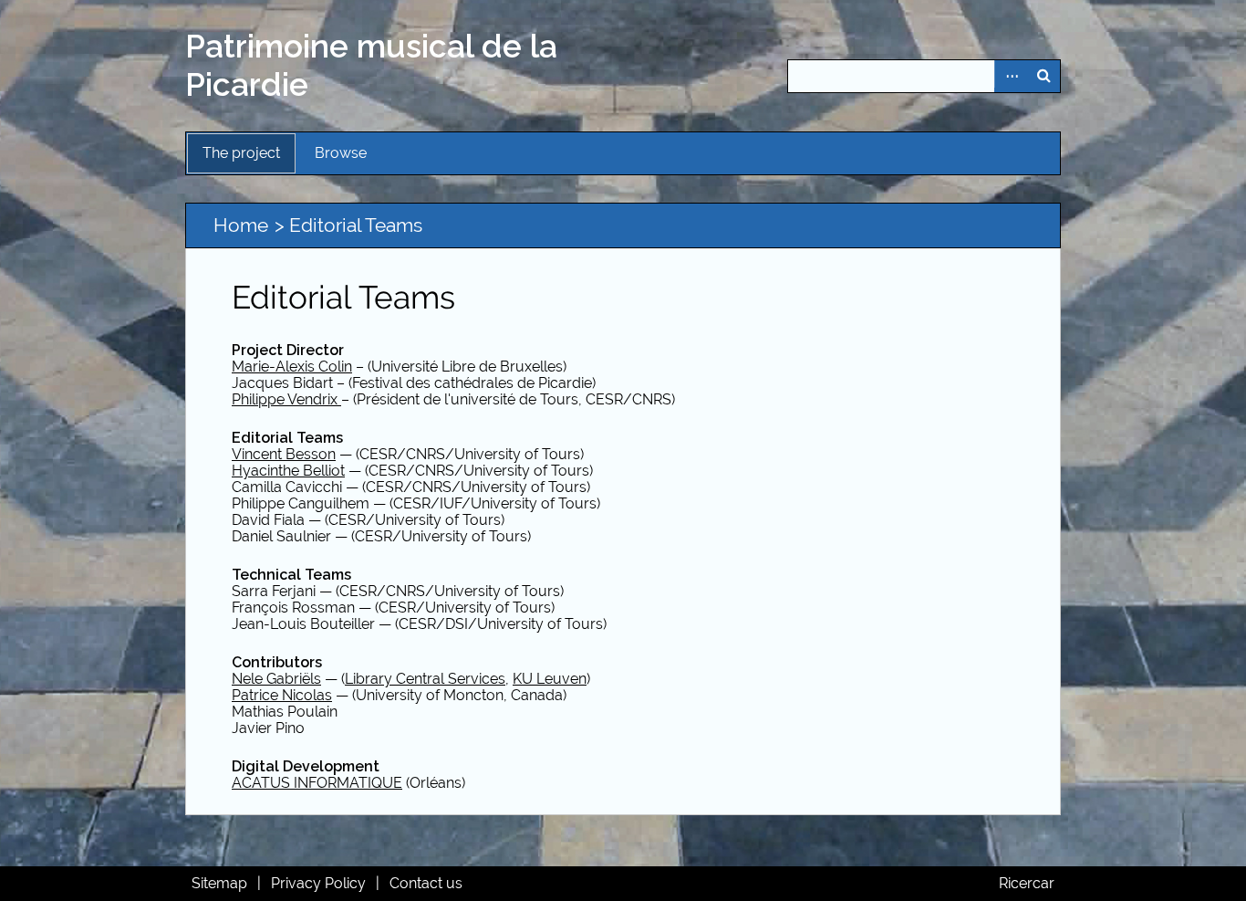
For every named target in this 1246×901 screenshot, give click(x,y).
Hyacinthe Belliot (288, 470)
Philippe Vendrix (286, 399)
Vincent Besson (284, 454)
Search (1043, 76)
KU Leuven (550, 678)
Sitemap (219, 883)
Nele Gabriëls (276, 678)
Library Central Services (425, 678)
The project (241, 153)
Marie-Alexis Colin (292, 366)
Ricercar (1026, 883)
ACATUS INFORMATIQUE (317, 782)
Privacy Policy (318, 883)
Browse (341, 153)
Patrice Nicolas (282, 695)
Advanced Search (1010, 76)
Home (240, 225)
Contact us (425, 883)
